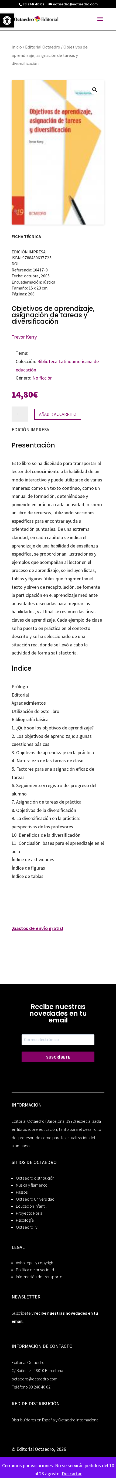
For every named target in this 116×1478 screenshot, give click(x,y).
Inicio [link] (17, 47)
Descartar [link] (72, 1473)
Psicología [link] (25, 1220)
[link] (7, 20)
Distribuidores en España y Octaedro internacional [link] (56, 1420)
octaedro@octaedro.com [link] (34, 1379)
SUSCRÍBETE (58, 1057)
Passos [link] (22, 1192)
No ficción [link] (42, 378)
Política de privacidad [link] (35, 1270)
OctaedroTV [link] (26, 1227)
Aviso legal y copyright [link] (35, 1263)
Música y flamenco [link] (31, 1185)
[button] (95, 90)
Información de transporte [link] (39, 1277)
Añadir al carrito (57, 414)
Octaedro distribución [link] (35, 1178)
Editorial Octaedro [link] (42, 47)
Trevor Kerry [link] (24, 337)
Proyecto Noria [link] (29, 1213)
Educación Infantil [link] (31, 1206)
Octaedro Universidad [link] (35, 1199)
